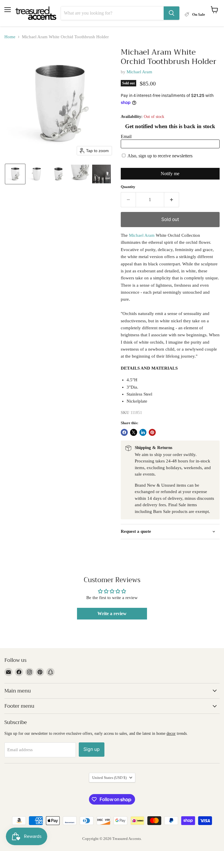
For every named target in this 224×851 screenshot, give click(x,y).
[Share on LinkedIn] (142, 432)
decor (171, 733)
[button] (15, 174)
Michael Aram (139, 71)
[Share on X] (133, 432)
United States (109, 777)
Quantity (128, 187)
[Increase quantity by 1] (171, 199)
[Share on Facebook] (124, 432)
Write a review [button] (112, 613)
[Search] (171, 13)
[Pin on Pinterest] (152, 432)
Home (9, 36)
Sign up (91, 749)
